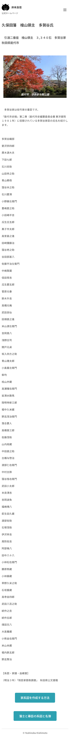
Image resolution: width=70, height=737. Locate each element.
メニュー (65, 9)
